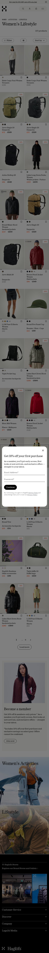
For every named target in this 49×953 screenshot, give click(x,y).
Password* (9, 479)
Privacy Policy (32, 495)
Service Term (33, 493)
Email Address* (11, 472)
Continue (10, 487)
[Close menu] (43, 450)
